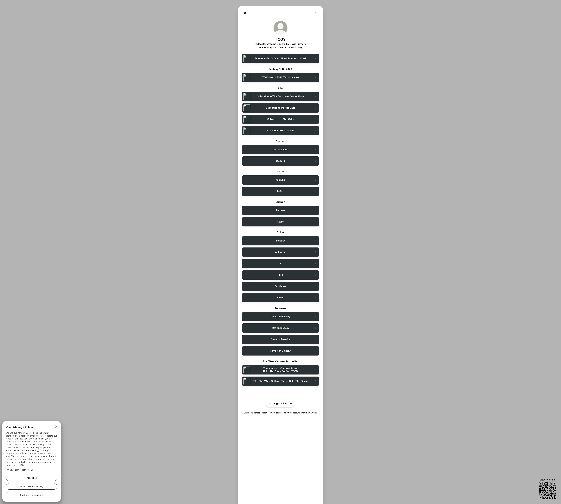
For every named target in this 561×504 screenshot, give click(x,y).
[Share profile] (316, 13)
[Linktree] (245, 13)
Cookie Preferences (252, 413)
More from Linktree (309, 413)
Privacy (272, 413)
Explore (279, 413)
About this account (292, 413)
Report (264, 413)
